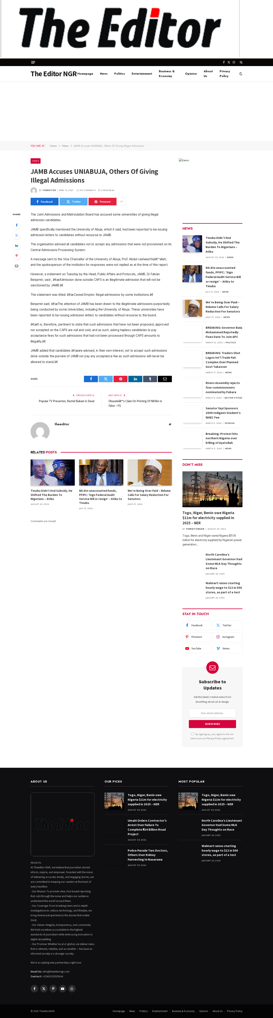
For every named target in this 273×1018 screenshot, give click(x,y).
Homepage (85, 73)
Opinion (191, 73)
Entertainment (142, 73)
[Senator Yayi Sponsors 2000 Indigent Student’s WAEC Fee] (192, 414)
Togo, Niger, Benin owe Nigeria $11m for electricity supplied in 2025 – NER (208, 517)
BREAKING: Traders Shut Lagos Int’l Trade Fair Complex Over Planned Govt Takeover (223, 360)
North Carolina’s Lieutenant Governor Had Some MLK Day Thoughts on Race (224, 561)
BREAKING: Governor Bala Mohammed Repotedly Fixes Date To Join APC (224, 332)
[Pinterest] (17, 256)
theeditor (49, 190)
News (104, 73)
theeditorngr (195, 528)
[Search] (240, 62)
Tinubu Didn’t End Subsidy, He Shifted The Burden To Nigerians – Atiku (51, 495)
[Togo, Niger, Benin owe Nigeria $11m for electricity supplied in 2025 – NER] (212, 489)
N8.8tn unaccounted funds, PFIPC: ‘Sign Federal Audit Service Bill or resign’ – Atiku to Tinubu (100, 497)
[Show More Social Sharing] (122, 201)
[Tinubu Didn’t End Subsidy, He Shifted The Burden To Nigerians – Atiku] (53, 472)
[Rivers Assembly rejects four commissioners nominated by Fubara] (192, 388)
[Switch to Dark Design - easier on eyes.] (240, 73)
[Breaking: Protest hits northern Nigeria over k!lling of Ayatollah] (192, 439)
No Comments (88, 190)
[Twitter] (17, 235)
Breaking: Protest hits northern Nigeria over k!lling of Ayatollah (222, 438)
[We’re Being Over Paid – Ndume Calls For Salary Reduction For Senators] (150, 472)
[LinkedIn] (17, 245)
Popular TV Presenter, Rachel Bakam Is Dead (66, 401)
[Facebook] (17, 225)
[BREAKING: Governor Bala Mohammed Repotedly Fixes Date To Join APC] (192, 333)
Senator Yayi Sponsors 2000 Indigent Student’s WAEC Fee (223, 412)
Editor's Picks (233, 397)
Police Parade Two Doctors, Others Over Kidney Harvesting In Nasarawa (148, 855)
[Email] (17, 266)
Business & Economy (167, 73)
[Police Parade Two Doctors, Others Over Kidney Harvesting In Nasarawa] (114, 856)
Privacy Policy (225, 73)
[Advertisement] (136, 111)
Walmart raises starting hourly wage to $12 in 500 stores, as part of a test (224, 587)
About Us (208, 73)
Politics (119, 73)
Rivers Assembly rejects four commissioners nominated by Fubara (223, 387)
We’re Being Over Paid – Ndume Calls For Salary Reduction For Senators (149, 495)
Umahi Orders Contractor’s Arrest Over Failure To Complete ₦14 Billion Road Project (147, 827)
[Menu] (33, 62)
